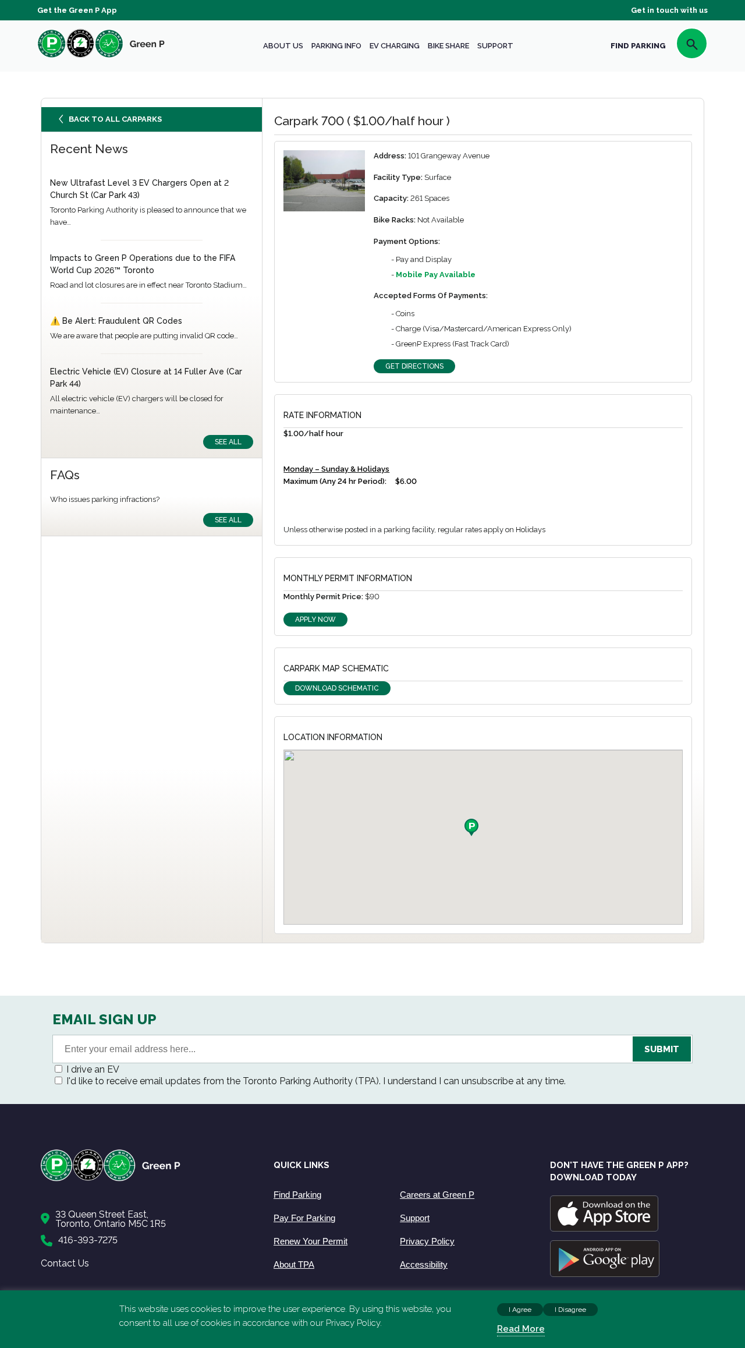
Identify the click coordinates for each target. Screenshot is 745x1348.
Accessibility (424, 1264)
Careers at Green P (437, 1195)
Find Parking (297, 1195)
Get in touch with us (669, 10)
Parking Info (336, 45)
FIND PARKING (638, 45)
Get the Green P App (77, 10)
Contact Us (65, 1263)
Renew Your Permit (310, 1241)
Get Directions (414, 366)
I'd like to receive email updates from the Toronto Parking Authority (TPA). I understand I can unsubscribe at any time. (316, 1081)
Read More (521, 1329)
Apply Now (315, 619)
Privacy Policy (427, 1241)
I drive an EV (92, 1069)
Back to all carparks (115, 119)
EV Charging (395, 45)
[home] (101, 57)
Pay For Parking (304, 1218)
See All (228, 442)
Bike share (448, 45)
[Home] (145, 1179)
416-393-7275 (88, 1240)
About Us (283, 45)
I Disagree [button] (570, 1309)
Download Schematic (337, 688)
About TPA (294, 1264)
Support (495, 45)
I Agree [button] (520, 1309)
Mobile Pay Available (436, 274)
